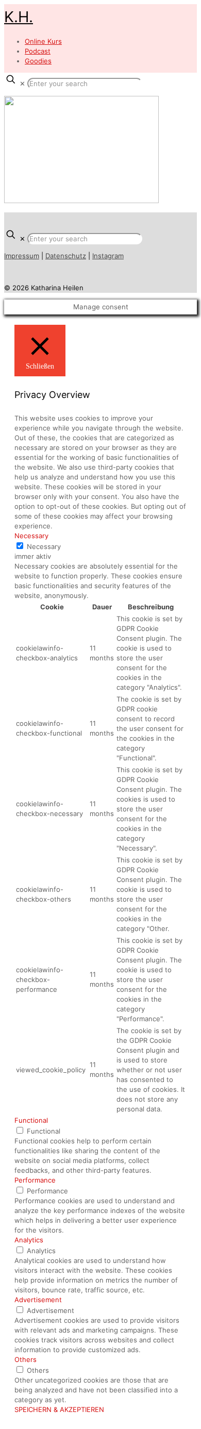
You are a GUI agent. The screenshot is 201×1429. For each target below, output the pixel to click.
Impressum (21, 256)
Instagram (108, 256)
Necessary (44, 546)
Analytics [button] (28, 1240)
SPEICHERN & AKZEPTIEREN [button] (59, 1409)
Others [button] (25, 1359)
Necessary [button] (31, 535)
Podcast (38, 51)
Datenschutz (65, 256)
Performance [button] (35, 1180)
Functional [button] (31, 1120)
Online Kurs (43, 41)
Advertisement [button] (38, 1299)
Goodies (38, 61)
